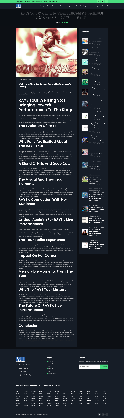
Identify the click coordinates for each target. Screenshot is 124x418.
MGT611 (49, 405)
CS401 (40, 393)
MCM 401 (57, 391)
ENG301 (57, 405)
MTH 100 (73, 391)
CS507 (72, 393)
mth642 (49, 403)
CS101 (17, 393)
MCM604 (81, 400)
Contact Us (105, 6)
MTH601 (105, 400)
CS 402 (17, 391)
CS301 (33, 393)
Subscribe (104, 366)
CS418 (80, 403)
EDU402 (96, 398)
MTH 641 (57, 389)
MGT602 (26, 405)
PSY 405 (81, 391)
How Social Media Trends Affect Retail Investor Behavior (96, 61)
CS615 (104, 403)
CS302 (80, 396)
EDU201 (57, 398)
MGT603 (34, 405)
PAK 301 (41, 389)
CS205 (72, 396)
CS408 (104, 396)
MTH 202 (89, 391)
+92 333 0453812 (23, 371)
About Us (78, 6)
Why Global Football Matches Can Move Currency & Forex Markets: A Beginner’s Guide (96, 151)
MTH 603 (26, 391)
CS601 (25, 398)
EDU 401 (65, 389)
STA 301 (49, 391)
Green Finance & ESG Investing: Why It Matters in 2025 (96, 81)
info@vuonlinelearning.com (26, 375)
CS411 (48, 393)
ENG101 (65, 400)
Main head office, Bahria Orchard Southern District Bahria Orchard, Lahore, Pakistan (38, 1)
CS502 (17, 398)
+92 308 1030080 (23, 368)
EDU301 (65, 398)
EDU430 (17, 400)
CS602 (88, 393)
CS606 (96, 393)
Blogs (85, 6)
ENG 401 (97, 389)
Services (54, 6)
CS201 (25, 393)
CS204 (64, 396)
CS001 (104, 391)
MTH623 (18, 403)
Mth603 (49, 396)
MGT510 (89, 400)
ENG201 (73, 400)
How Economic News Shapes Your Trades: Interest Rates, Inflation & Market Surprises (96, 103)
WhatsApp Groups (94, 6)
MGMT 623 (81, 389)
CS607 (48, 398)
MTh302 (33, 396)
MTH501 (41, 396)
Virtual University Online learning (25, 414)
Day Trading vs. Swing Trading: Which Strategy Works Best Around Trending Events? (97, 127)
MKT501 (65, 405)
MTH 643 (34, 391)
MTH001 (18, 396)
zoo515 (57, 403)
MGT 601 (18, 389)
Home (48, 6)
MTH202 (26, 396)
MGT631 (41, 405)
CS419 (88, 403)
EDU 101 (73, 389)
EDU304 (88, 398)
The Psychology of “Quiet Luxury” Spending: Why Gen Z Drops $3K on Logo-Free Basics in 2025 (96, 244)
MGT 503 (105, 389)
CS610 (56, 396)
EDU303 (81, 398)
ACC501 (96, 391)
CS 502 (64, 391)
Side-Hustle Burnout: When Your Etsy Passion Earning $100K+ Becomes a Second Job (96, 231)
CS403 (64, 403)
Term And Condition (53, 376)
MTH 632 (41, 391)
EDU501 (33, 400)
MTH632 (34, 403)
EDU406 (104, 398)
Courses (62, 6)
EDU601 (41, 400)
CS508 (80, 393)
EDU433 (25, 400)
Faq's (49, 371)
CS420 (96, 403)
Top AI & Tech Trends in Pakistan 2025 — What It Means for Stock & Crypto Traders (96, 164)
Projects (50, 361)
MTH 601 (26, 389)
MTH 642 (34, 389)
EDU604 (49, 400)
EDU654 (57, 400)
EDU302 (73, 398)
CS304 (88, 396)
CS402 (96, 396)
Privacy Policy (52, 373)
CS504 (56, 393)
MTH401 (97, 400)
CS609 (104, 393)
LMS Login (42, 6)
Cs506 (64, 393)
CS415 (72, 403)
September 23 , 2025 (25, 79)
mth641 (41, 403)
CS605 (40, 398)
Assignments (70, 6)
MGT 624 (89, 389)
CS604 (33, 398)
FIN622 (17, 405)
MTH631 (26, 403)
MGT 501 (49, 389)
